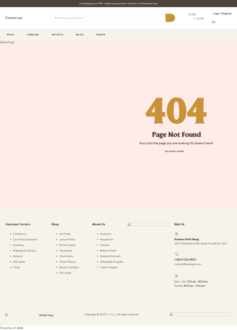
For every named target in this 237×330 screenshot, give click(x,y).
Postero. (111, 314)
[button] (60, 3)
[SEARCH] (170, 18)
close (20, 327)
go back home (174, 151)
